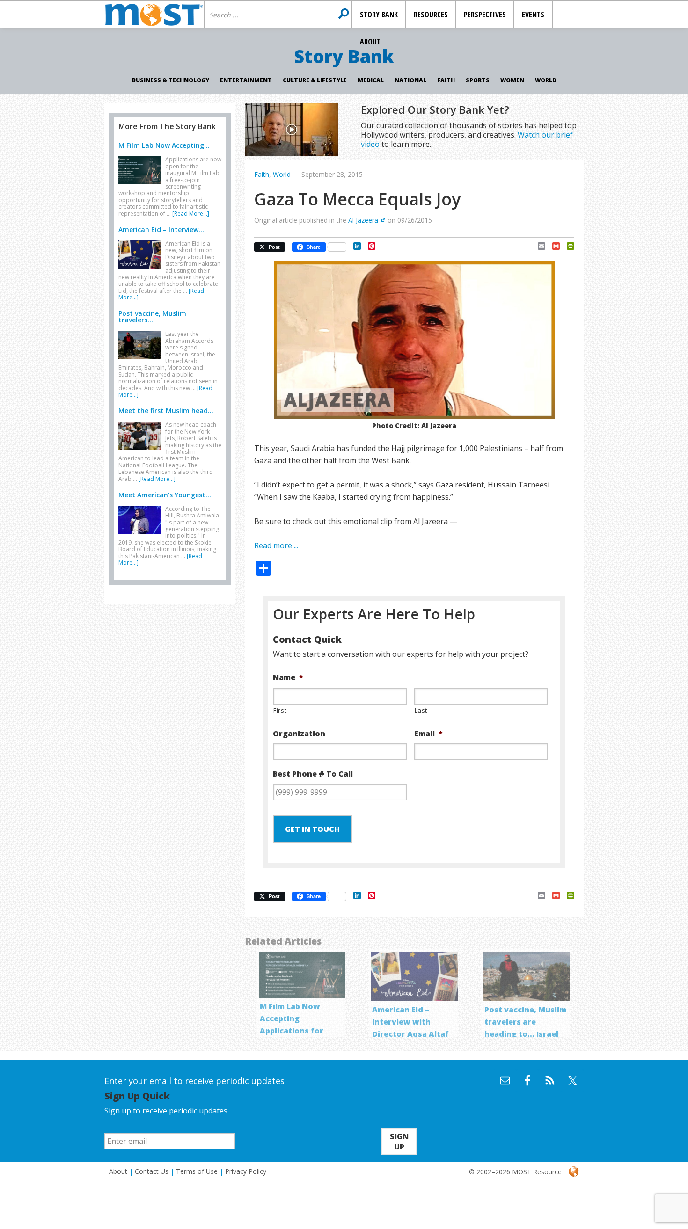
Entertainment (246, 80)
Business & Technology (170, 80)
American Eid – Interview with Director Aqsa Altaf (410, 1021)
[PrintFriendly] (567, 246)
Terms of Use (197, 1171)
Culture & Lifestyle (315, 80)
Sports (478, 80)
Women (512, 80)
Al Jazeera (363, 220)
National (410, 80)
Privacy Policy (245, 1171)
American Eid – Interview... (161, 229)
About (118, 1171)
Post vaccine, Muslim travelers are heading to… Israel (525, 1021)
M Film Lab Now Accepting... (164, 145)
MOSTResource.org (154, 14)
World (545, 80)
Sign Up (399, 1141)
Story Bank (344, 56)
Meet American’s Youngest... (164, 494)
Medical (371, 80)
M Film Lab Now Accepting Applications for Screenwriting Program (291, 1030)
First (279, 710)
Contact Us (151, 1171)
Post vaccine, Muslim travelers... (152, 316)
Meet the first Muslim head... (165, 410)
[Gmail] (552, 246)
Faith (446, 80)
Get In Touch (312, 829)
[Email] (538, 246)
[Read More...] (190, 214)
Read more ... (276, 545)
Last (421, 710)
